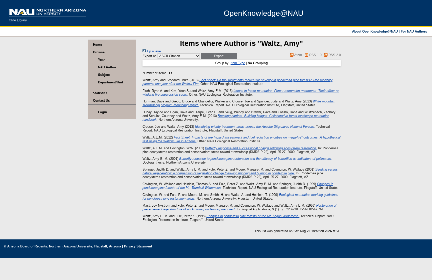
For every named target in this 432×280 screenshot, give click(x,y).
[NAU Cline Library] (47, 24)
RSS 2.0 (334, 55)
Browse (98, 52)
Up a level (154, 51)
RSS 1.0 (314, 55)
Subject (104, 75)
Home (97, 45)
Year (101, 60)
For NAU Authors (414, 31)
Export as (149, 56)
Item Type (237, 63)
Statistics (100, 93)
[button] (219, 56)
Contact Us (101, 100)
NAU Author (107, 67)
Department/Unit (110, 82)
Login (102, 112)
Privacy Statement (138, 246)
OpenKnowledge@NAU (264, 13)
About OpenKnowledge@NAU (375, 31)
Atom (298, 55)
